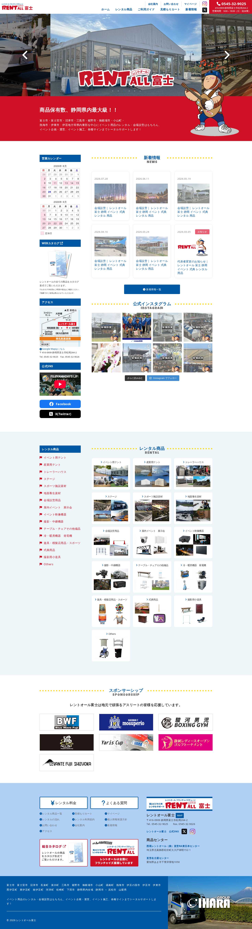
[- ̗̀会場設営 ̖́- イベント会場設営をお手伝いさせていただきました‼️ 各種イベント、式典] (106, 327)
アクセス (47, 831)
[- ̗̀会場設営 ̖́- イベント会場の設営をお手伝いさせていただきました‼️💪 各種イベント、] (198, 327)
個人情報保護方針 (117, 819)
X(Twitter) (62, 414)
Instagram (204, 3)
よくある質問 (116, 803)
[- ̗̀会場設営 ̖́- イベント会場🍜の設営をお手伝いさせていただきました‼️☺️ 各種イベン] (167, 327)
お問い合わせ (171, 3)
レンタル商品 (123, 9)
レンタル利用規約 (85, 819)
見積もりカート (170, 9)
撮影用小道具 (52, 557)
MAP (180, 815)
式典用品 (49, 550)
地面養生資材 (52, 493)
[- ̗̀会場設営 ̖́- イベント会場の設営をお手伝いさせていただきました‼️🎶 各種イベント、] (136, 357)
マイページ (190, 3)
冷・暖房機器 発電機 (58, 536)
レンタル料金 (65, 803)
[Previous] (25, 55)
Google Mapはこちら (53, 348)
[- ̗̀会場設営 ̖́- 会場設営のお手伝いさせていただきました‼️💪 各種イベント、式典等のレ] (198, 357)
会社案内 (153, 3)
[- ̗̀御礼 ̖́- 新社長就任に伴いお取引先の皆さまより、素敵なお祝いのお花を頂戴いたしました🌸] (106, 357)
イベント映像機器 (55, 514)
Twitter (204, 10)
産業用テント (52, 464)
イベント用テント (55, 457)
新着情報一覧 (153, 289)
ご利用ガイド (146, 9)
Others (48, 564)
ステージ (49, 479)
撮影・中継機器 (54, 521)
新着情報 (191, 9)
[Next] (227, 55)
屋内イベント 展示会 (58, 507)
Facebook (63, 404)
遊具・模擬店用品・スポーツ (62, 543)
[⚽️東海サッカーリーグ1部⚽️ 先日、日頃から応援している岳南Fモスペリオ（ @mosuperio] (136, 327)
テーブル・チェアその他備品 (62, 529)
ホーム (105, 9)
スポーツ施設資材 (55, 486)
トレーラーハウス (55, 472)
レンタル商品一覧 (52, 813)
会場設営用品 (52, 500)
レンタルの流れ (51, 819)
